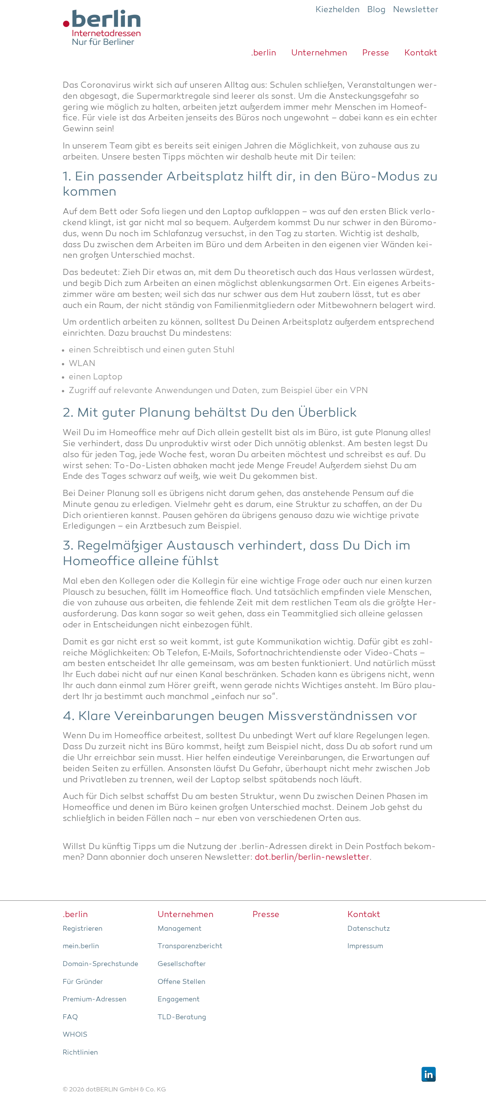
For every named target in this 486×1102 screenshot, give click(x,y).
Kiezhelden (338, 10)
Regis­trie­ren (83, 928)
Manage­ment (180, 928)
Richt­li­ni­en (80, 1052)
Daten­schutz (368, 928)
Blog (376, 10)
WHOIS (75, 1034)
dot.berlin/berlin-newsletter (312, 857)
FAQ (70, 1017)
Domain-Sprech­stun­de (100, 964)
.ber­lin (263, 53)
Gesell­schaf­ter (182, 964)
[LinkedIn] (428, 1074)
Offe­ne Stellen (181, 982)
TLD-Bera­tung (182, 1017)
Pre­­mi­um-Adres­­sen (94, 999)
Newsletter (416, 10)
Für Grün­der (83, 982)
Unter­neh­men (319, 53)
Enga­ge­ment (179, 999)
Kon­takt (420, 53)
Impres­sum (365, 946)
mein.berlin (81, 946)
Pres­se (375, 53)
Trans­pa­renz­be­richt (190, 946)
